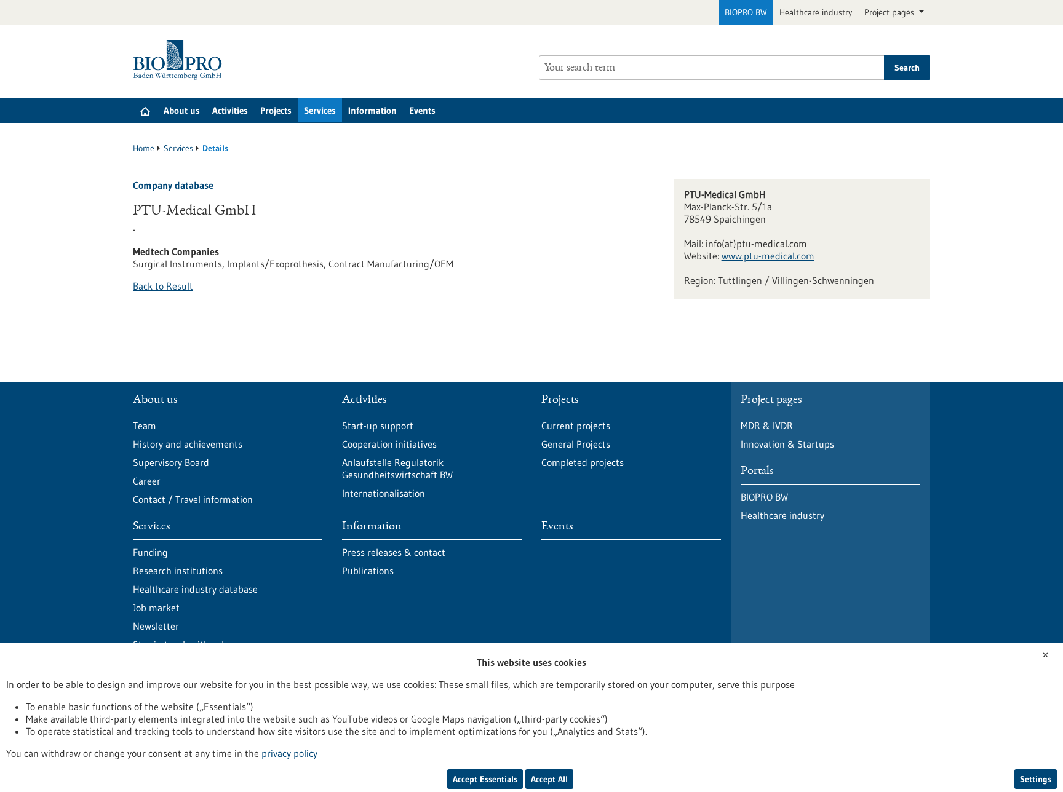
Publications (368, 570)
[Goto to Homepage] (180, 60)
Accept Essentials (485, 779)
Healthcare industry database (195, 589)
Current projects (575, 425)
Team (144, 425)
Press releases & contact (393, 552)
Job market (156, 607)
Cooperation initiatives (389, 444)
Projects (276, 110)
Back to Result (163, 286)
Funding (150, 552)
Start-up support (377, 425)
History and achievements (187, 444)
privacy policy (289, 753)
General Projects (575, 444)
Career (147, 481)
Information (372, 110)
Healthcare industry (815, 12)
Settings (1035, 779)
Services (320, 110)
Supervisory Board (171, 462)
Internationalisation (383, 493)
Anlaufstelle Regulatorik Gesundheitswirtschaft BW (397, 468)
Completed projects (582, 462)
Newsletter (156, 626)
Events (422, 110)
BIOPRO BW (746, 12)
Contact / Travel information (193, 499)
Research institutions (178, 570)
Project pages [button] (890, 12)
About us (182, 110)
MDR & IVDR (767, 425)
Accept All (549, 779)
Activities (230, 110)
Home (143, 148)
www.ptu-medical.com (768, 256)
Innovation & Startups (787, 444)
